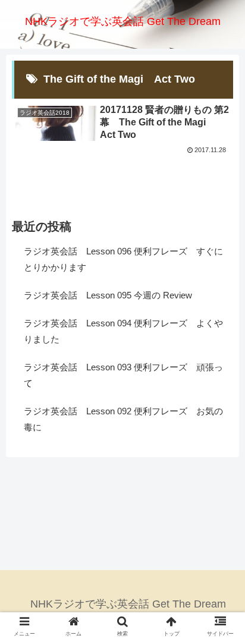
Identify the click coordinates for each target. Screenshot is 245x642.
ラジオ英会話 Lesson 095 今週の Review (108, 295)
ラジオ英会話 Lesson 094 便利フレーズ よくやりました (123, 331)
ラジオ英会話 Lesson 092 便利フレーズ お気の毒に (123, 419)
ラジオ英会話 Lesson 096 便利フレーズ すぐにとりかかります (123, 259)
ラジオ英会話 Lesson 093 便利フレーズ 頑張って (123, 375)
